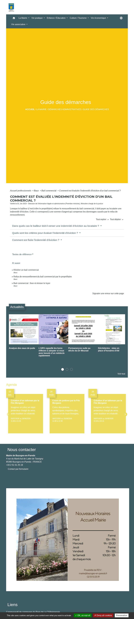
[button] (14, 18)
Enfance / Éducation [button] (56, 18)
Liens (12, 604)
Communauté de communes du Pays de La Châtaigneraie (33, 612)
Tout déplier (117, 219)
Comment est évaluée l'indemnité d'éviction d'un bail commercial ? (90, 191)
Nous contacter (21, 449)
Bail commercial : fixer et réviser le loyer (31, 283)
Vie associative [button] (18, 24)
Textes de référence (22, 254)
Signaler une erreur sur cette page (108, 293)
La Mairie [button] (23, 18)
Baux (36, 191)
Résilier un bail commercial (26, 270)
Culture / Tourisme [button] (78, 18)
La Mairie (41, 109)
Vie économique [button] (99, 18)
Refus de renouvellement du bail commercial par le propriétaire (42, 276)
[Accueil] (11, 7)
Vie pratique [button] (37, 18)
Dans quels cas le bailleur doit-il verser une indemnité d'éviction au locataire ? (56, 226)
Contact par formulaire (18, 469)
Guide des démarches (96, 109)
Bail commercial (49, 191)
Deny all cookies (104, 615)
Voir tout (121, 374)
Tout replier (102, 219)
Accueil (30, 109)
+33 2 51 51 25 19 (14, 465)
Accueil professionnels (21, 191)
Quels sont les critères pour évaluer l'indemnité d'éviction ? (45, 233)
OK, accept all (83, 615)
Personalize (121, 615)
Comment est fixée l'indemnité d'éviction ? (36, 240)
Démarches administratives (64, 109)
